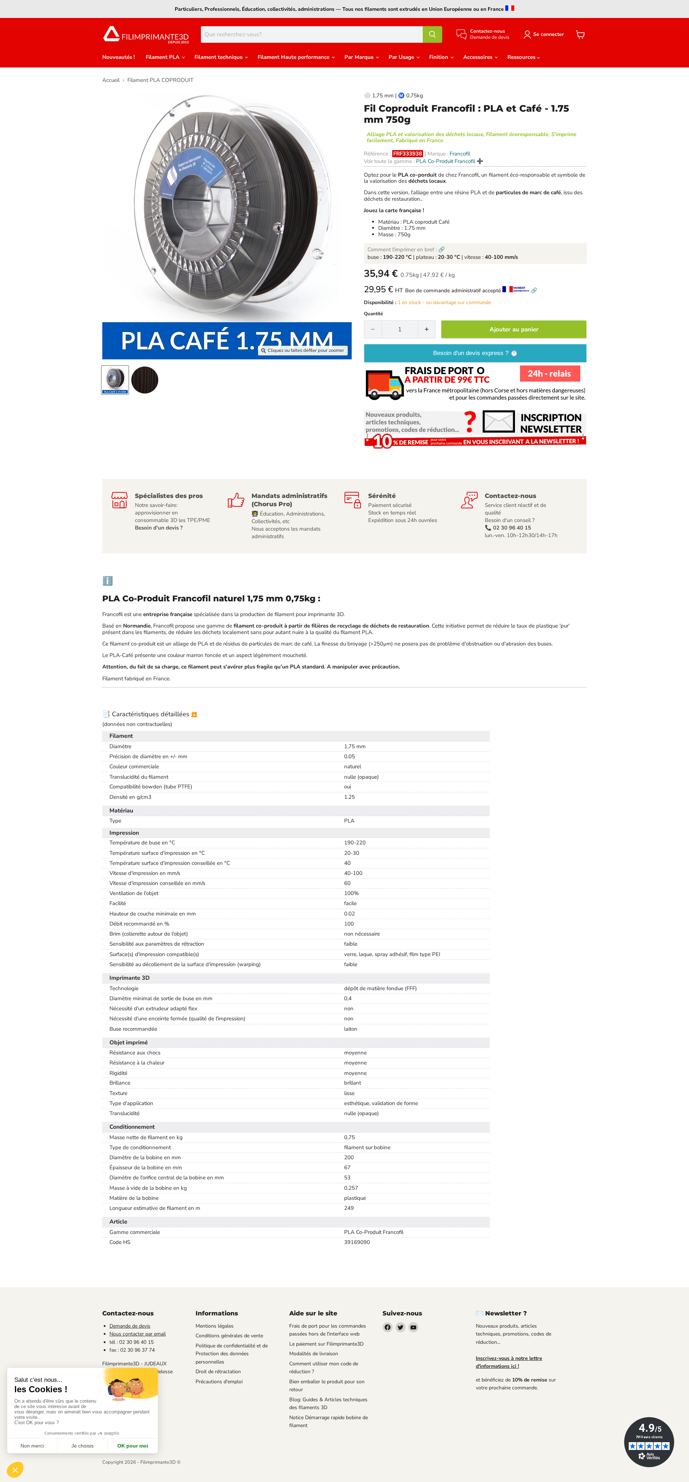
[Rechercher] (432, 34)
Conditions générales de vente (229, 1335)
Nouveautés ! (118, 57)
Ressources (522, 57)
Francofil (460, 153)
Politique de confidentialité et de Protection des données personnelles (232, 1353)
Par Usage (402, 57)
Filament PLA (163, 57)
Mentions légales (215, 1326)
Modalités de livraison (313, 1353)
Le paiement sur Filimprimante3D (326, 1344)
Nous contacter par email (137, 1333)
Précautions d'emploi (219, 1381)
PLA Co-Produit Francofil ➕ (449, 161)
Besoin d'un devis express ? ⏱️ (475, 353)
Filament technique (219, 57)
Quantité (373, 314)
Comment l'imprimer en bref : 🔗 (406, 249)
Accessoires (478, 57)
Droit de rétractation (218, 1371)
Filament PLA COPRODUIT (160, 80)
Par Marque (359, 57)
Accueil (110, 80)
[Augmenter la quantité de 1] (427, 329)
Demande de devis (129, 1326)
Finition (439, 57)
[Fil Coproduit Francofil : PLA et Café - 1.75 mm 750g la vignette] (115, 380)
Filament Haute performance (294, 57)
